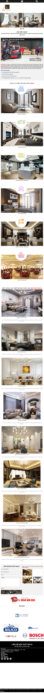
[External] (11, 593)
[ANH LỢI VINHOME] (22, 371)
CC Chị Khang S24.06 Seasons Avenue (22, 557)
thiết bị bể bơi (17, 77)
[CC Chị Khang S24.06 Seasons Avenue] (22, 542)
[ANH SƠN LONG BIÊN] (22, 405)
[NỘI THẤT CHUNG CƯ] (22, 99)
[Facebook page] (2, 659)
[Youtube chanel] (10, 659)
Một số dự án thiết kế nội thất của (22, 288)
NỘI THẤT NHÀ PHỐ (22, 213)
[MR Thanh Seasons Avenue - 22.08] (22, 440)
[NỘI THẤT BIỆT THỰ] (22, 132)
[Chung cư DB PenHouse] (22, 474)
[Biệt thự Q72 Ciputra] (22, 337)
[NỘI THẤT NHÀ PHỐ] (22, 198)
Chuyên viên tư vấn (4, 656)
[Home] (22, 8)
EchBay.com (2, 691)
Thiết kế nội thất (5, 74)
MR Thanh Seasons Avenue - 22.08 (22, 454)
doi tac (22, 606)
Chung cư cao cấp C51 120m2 (22, 522)
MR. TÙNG (3, 652)
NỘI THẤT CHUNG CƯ (22, 114)
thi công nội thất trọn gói (11, 76)
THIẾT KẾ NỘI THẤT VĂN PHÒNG (22, 246)
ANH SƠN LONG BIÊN (22, 420)
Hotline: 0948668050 (4, 654)
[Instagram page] (5, 659)
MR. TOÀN (3, 655)
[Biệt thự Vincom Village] (22, 303)
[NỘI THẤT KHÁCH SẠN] (22, 265)
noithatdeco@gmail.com (8, 651)
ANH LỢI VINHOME (22, 386)
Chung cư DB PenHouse (22, 488)
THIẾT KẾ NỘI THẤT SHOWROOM (22, 180)
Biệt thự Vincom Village (22, 317)
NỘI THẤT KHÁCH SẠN (22, 280)
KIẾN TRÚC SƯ (3, 653)
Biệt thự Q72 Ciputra (22, 351)
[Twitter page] (8, 659)
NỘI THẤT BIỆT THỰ (22, 147)
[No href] (22, 20)
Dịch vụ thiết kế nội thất (22, 83)
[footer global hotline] (22, 599)
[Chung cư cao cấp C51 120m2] (22, 508)
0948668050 (7, 650)
